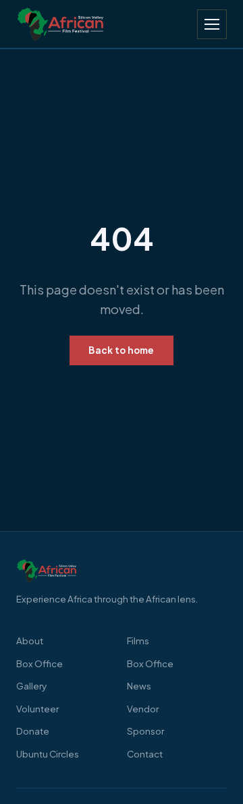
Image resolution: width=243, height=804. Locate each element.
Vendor (143, 708)
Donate (32, 731)
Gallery (31, 685)
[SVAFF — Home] (60, 24)
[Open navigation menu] (212, 24)
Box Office (39, 663)
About (29, 640)
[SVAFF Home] (121, 571)
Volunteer (37, 708)
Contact (145, 754)
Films (138, 640)
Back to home (121, 350)
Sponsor (145, 731)
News (139, 685)
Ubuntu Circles (47, 754)
